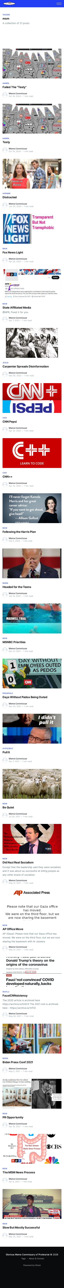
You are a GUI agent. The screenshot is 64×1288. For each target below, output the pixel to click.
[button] (59, 3)
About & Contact (36, 1258)
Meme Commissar (18, 93)
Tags (23, 1258)
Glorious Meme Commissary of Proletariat (28, 1254)
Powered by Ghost (32, 1265)
